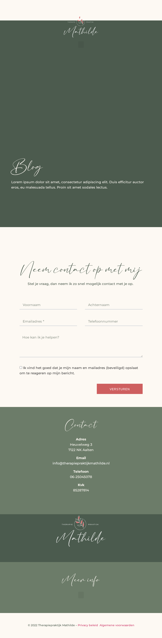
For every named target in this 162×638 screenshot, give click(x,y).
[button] (81, 44)
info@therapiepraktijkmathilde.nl (81, 463)
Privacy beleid (88, 625)
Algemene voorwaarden (116, 625)
